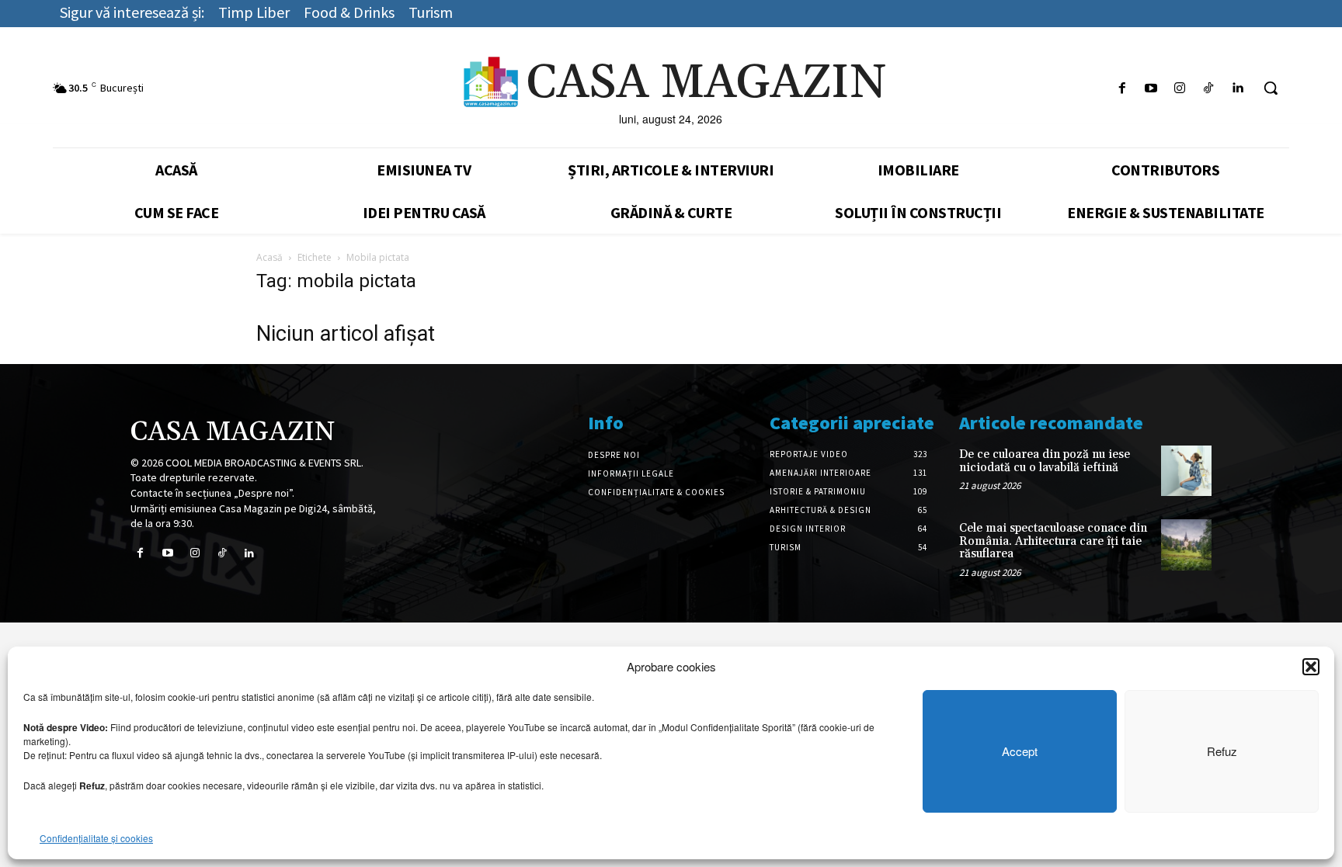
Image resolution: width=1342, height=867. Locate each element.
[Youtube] (1150, 88)
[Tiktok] (1208, 88)
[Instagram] (1179, 88)
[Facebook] (1121, 88)
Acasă (269, 257)
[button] (1311, 667)
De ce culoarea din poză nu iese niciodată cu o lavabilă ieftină (1044, 461)
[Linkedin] (1237, 88)
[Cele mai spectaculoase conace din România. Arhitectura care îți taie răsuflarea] (1186, 544)
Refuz (1222, 751)
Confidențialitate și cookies (96, 837)
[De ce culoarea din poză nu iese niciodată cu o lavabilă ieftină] (1186, 471)
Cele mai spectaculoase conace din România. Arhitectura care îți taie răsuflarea (1053, 541)
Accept (1020, 751)
